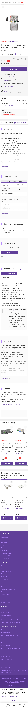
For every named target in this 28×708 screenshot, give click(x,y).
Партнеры (4, 550)
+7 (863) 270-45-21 (5, 645)
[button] (14, 23)
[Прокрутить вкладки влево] (1, 122)
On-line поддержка (6, 566)
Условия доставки (6, 571)
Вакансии (4, 542)
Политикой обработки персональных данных (13, 695)
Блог (2, 586)
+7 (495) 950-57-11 (5, 612)
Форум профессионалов (8, 592)
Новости (3, 540)
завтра (6, 80)
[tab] (6, 122)
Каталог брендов (6, 553)
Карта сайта (4, 579)
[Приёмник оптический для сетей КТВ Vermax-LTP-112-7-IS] (21, 431)
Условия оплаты (5, 568)
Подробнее (4, 166)
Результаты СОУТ (6, 556)
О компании (4, 537)
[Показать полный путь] (3, 7)
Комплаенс (4, 576)
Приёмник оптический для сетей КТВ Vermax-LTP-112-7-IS (20, 448)
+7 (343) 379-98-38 (5, 632)
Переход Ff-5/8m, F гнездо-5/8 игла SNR (6, 503)
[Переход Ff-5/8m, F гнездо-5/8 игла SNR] (7, 486)
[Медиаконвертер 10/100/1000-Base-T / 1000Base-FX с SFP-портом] (21, 486)
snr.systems (4, 600)
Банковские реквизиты (7, 548)
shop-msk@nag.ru (6, 615)
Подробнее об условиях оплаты (11, 404)
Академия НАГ (5, 594)
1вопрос (19, 54)
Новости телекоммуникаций (9, 589)
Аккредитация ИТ (6, 558)
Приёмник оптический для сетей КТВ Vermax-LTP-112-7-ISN (6, 448)
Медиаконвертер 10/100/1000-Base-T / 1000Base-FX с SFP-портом (19, 503)
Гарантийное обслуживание (9, 574)
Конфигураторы (5, 602)
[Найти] (22, 3)
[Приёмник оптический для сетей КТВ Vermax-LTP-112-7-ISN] (7, 431)
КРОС (2, 597)
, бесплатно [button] (9, 80)
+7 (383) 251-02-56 (5, 656)
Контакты (3, 545)
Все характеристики (7, 105)
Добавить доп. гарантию (11, 76)
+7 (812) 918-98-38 (5, 667)
